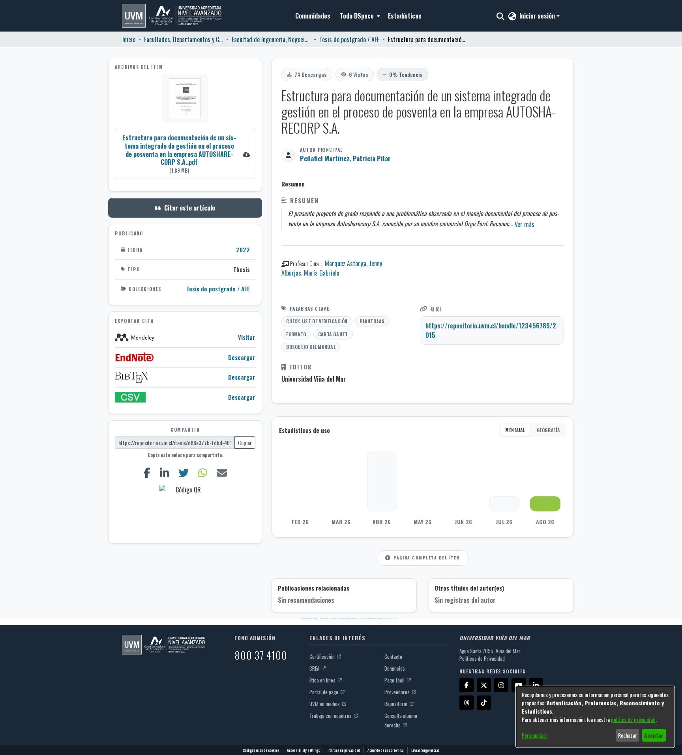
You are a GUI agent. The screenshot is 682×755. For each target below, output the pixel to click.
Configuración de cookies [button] (261, 750)
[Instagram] (501, 685)
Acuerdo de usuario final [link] (385, 750)
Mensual (515, 430)
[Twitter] (183, 472)
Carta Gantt (333, 334)
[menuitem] (359, 16)
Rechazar (627, 735)
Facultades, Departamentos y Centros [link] (183, 39)
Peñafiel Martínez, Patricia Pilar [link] (345, 158)
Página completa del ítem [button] (426, 557)
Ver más (524, 224)
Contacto (393, 656)
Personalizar (534, 735)
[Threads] (466, 702)
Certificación (322, 656)
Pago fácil (395, 680)
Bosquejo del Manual (310, 346)
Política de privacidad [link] (344, 750)
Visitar (246, 337)
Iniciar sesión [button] (537, 16)
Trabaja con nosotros (331, 716)
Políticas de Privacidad (482, 658)
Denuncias (394, 668)
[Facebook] (146, 472)
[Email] (221, 472)
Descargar (241, 357)
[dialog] (595, 716)
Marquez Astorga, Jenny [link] (353, 263)
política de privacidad (633, 719)
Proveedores (397, 692)
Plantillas (372, 321)
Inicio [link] (128, 39)
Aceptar (653, 735)
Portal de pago (324, 692)
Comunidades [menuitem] (312, 16)
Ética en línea (323, 680)
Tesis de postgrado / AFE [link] (349, 39)
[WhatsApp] (202, 472)
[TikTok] (484, 702)
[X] (484, 685)
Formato (296, 334)
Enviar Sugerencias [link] (425, 750)
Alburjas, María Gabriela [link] (310, 273)
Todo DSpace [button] (357, 16)
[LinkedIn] (164, 472)
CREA (314, 668)
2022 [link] (243, 249)
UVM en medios (325, 704)
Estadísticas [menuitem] (405, 16)
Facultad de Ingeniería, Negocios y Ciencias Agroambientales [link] (271, 39)
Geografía (548, 430)
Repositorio (396, 704)
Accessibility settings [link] (303, 750)
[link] (185, 154)
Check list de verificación (316, 321)
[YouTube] (519, 685)
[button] (171, 16)
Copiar (245, 442)
